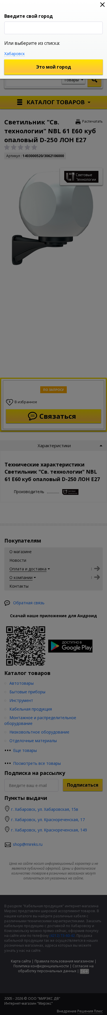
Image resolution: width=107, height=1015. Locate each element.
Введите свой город (28, 16)
